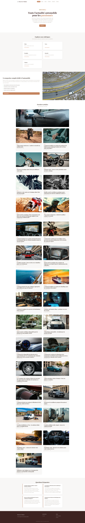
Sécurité (53, 1)
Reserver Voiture (22, 1)
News (45, 1)
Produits (49, 1)
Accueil (39, 1)
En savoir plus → (6, 93)
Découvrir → (43, 25)
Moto (42, 1)
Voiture (57, 1)
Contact (57, 517)
